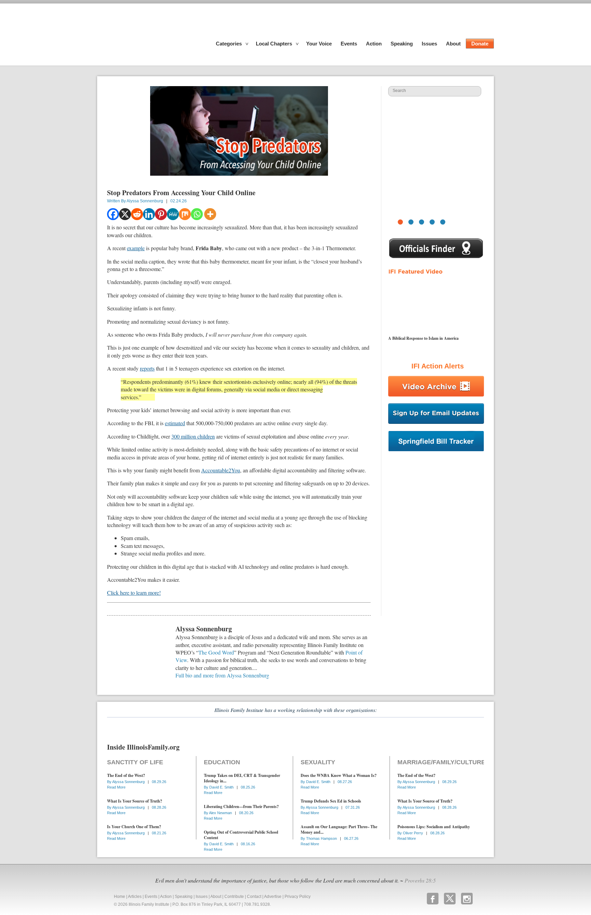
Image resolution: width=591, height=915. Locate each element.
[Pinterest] (161, 214)
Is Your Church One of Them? (134, 827)
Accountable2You (220, 470)
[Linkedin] (149, 214)
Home (119, 896)
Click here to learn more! (134, 592)
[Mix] (185, 214)
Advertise (272, 896)
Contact (254, 896)
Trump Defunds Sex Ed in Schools (331, 801)
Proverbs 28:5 (420, 880)
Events (349, 43)
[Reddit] (137, 214)
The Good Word (216, 652)
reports (147, 368)
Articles (135, 896)
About (453, 43)
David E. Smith (222, 787)
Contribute (234, 896)
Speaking (402, 43)
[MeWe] (173, 214)
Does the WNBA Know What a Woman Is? (339, 775)
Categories (229, 43)
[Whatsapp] (197, 214)
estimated (175, 423)
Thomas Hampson (322, 838)
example (136, 248)
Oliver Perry (413, 833)
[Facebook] (113, 214)
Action (374, 43)
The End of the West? (126, 775)
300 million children (193, 436)
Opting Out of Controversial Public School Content (241, 834)
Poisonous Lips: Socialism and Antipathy (433, 827)
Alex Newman (221, 813)
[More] (210, 214)
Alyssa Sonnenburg (145, 201)
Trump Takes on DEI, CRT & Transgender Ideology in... (242, 778)
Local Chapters (274, 43)
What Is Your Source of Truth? (134, 801)
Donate (479, 43)
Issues (429, 43)
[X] (125, 214)
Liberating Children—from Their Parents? (241, 806)
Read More (116, 787)
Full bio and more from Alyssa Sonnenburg (222, 675)
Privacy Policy (298, 896)
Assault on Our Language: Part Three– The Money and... (339, 829)
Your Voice (319, 43)
